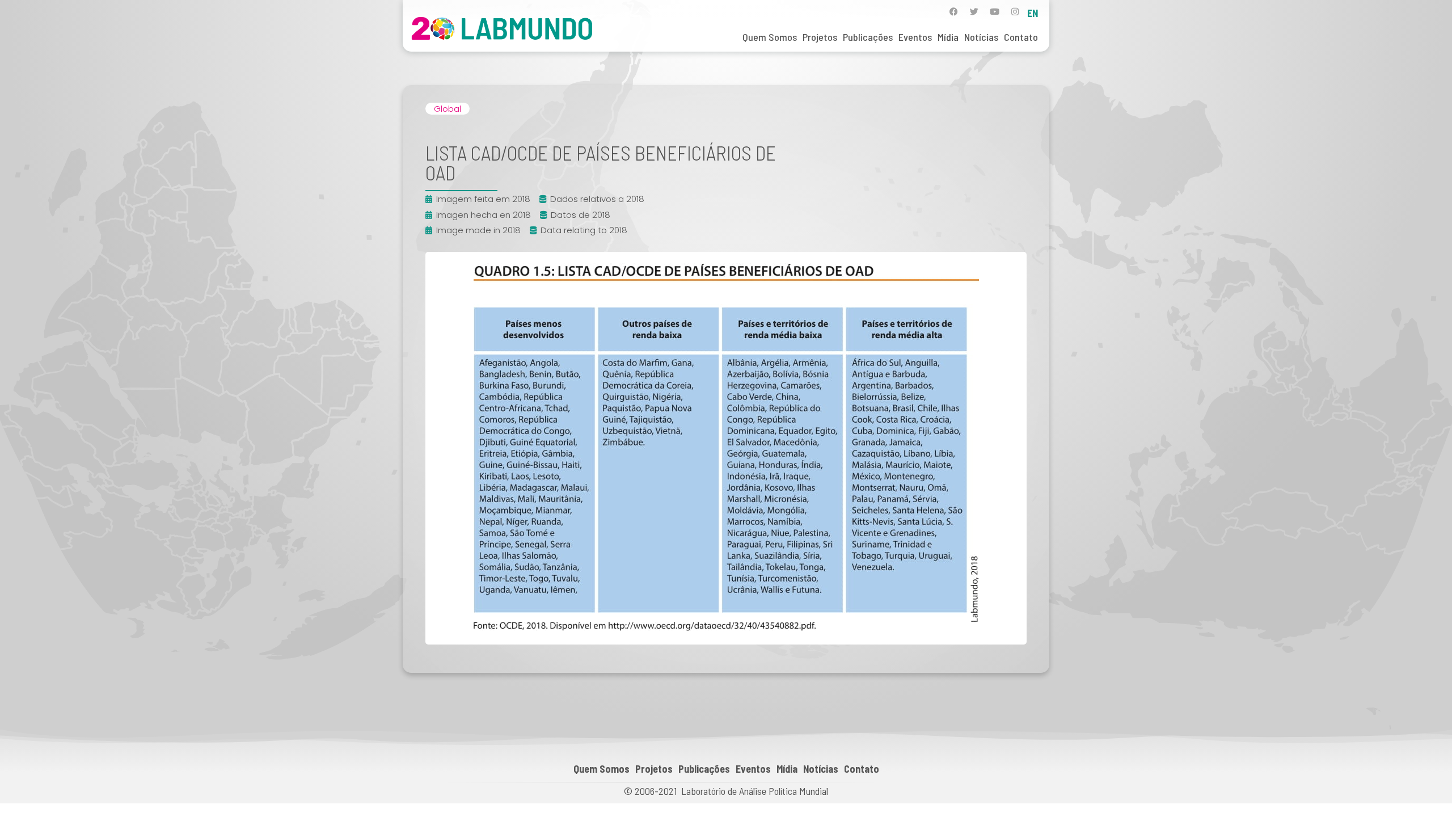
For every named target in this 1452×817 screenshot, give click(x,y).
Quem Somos (769, 37)
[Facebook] (954, 12)
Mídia (948, 37)
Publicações (868, 37)
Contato (1021, 37)
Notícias (981, 37)
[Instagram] (1015, 12)
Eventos (915, 37)
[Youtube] (995, 12)
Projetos (820, 37)
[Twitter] (974, 12)
